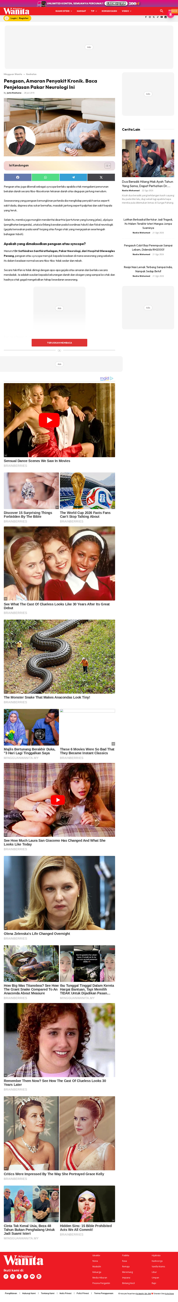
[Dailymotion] (166, 17)
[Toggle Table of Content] (106, 166)
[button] (161, 11)
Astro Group (169, 1294)
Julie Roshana (14, 92)
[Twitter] (154, 17)
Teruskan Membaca (59, 342)
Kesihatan (31, 74)
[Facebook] (146, 17)
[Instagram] (150, 17)
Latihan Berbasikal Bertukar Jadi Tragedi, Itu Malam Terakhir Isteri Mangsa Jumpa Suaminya (148, 224)
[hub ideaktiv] (170, 9)
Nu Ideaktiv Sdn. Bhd (143, 1294)
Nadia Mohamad (131, 190)
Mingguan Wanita (13, 74)
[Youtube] (162, 17)
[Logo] (16, 11)
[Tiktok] (158, 17)
